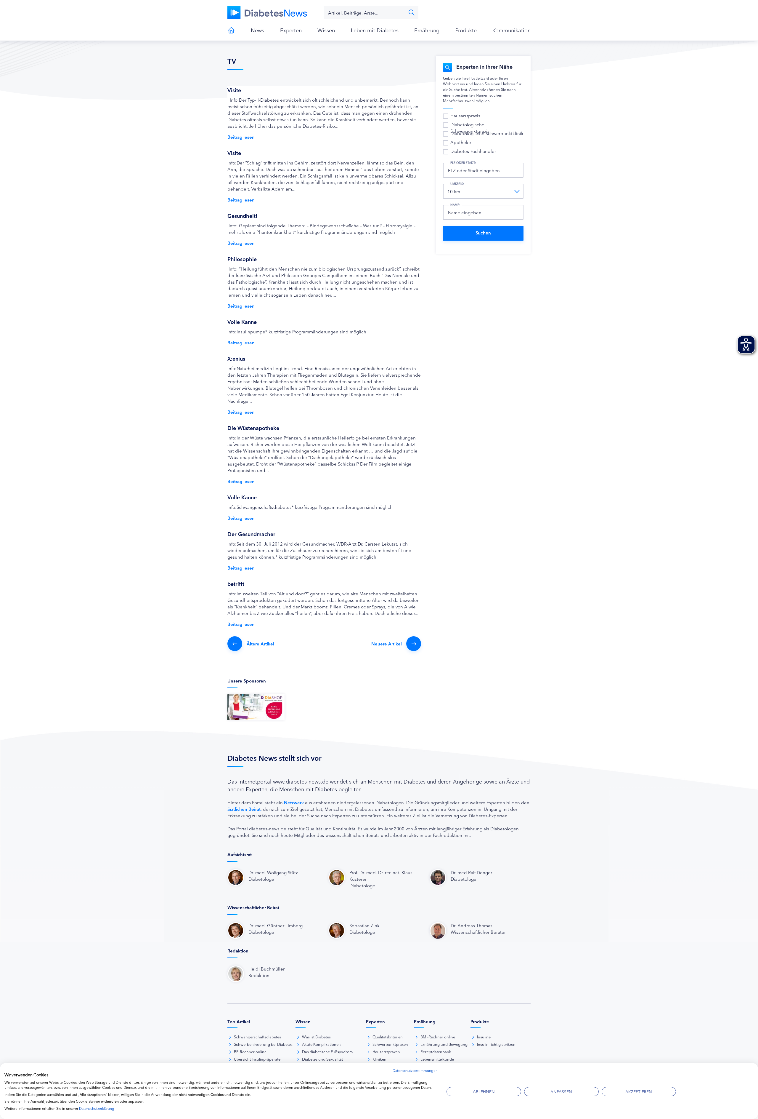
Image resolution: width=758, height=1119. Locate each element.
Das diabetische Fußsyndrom (327, 1051)
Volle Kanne (242, 321)
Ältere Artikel (260, 643)
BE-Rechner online (250, 1051)
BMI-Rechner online (437, 1036)
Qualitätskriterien (387, 1036)
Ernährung (426, 30)
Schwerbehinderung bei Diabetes (263, 1044)
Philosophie (242, 259)
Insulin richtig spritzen (496, 1044)
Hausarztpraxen (386, 1051)
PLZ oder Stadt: (463, 163)
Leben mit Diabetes (375, 30)
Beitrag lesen (241, 137)
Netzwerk (294, 802)
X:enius (236, 358)
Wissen (326, 30)
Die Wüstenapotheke (253, 427)
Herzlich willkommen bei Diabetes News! (231, 30)
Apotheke (460, 142)
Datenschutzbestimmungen (415, 1070)
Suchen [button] (411, 12)
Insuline (484, 1036)
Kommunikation (511, 30)
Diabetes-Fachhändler (473, 151)
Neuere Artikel (386, 643)
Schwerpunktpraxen (390, 1044)
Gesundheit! (242, 215)
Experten (291, 30)
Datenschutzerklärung (96, 1108)
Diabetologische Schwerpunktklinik (486, 133)
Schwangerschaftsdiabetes (257, 1036)
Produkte (466, 30)
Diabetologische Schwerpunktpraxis (469, 127)
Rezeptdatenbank (435, 1051)
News (257, 30)
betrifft (235, 583)
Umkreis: (457, 184)
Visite (234, 90)
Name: (455, 205)
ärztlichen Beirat (244, 809)
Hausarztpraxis (465, 115)
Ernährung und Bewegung (444, 1044)
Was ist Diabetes (316, 1036)
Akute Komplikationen (321, 1044)
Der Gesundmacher (251, 534)
